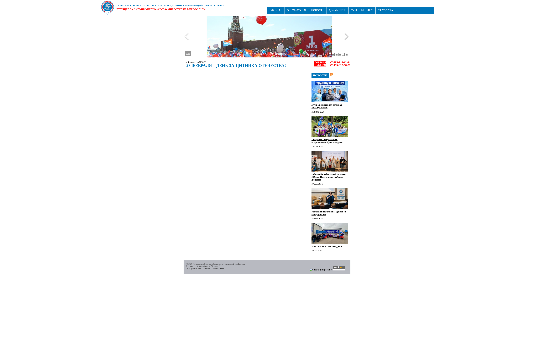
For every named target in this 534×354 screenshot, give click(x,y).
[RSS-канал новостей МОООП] (331, 74)
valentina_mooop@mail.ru (213, 268)
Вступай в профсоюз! (190, 9)
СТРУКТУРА (385, 10)
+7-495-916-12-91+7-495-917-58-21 (340, 63)
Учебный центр (362, 10)
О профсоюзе (297, 10)
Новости (317, 10)
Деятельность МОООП (196, 62)
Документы (337, 10)
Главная (276, 10)
